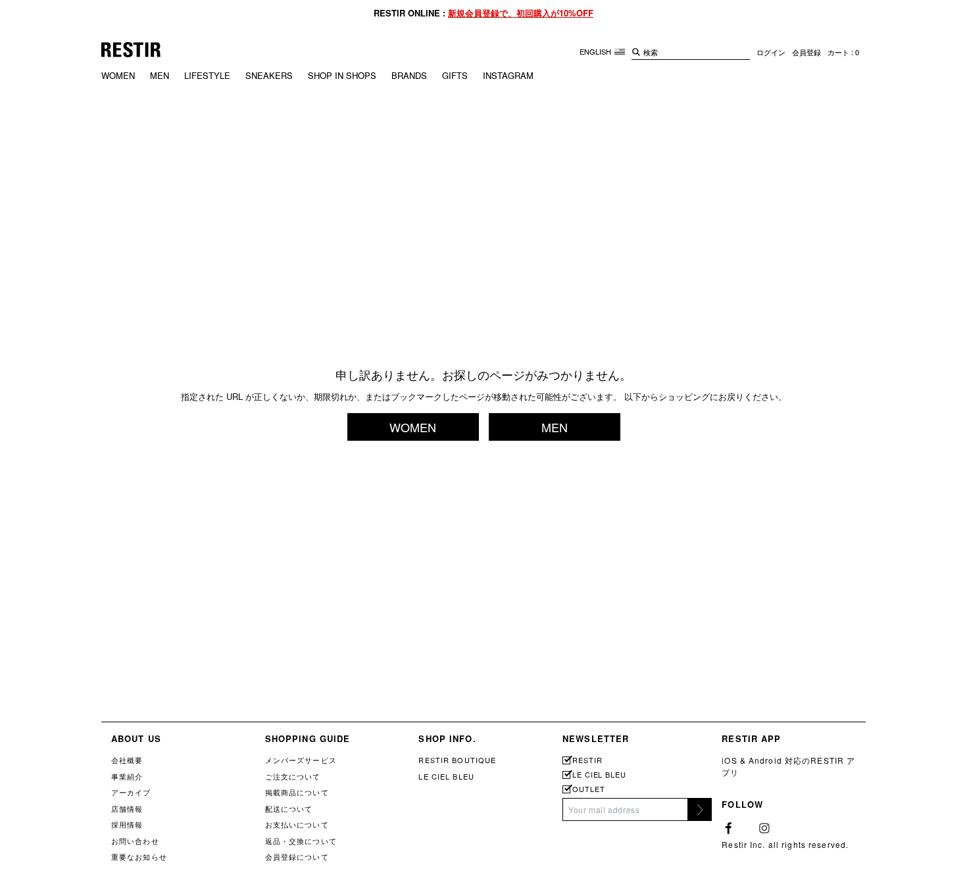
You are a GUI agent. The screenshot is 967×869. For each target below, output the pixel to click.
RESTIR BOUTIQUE (457, 760)
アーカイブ (131, 792)
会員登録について (297, 856)
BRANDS (409, 75)
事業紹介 (127, 776)
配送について (289, 808)
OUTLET (588, 789)
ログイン (770, 52)
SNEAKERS (269, 75)
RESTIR (587, 760)
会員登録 (806, 52)
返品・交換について (301, 840)
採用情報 (127, 824)
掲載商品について (297, 792)
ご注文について (293, 776)
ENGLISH (596, 51)
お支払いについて (297, 824)
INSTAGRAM (508, 75)
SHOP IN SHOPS (342, 75)
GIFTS (455, 75)
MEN (159, 75)
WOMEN (118, 75)
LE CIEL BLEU (446, 776)
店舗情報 (127, 808)
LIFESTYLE (207, 75)
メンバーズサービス (301, 760)
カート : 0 (843, 52)
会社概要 (127, 760)
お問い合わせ (135, 840)
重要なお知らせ (139, 856)
